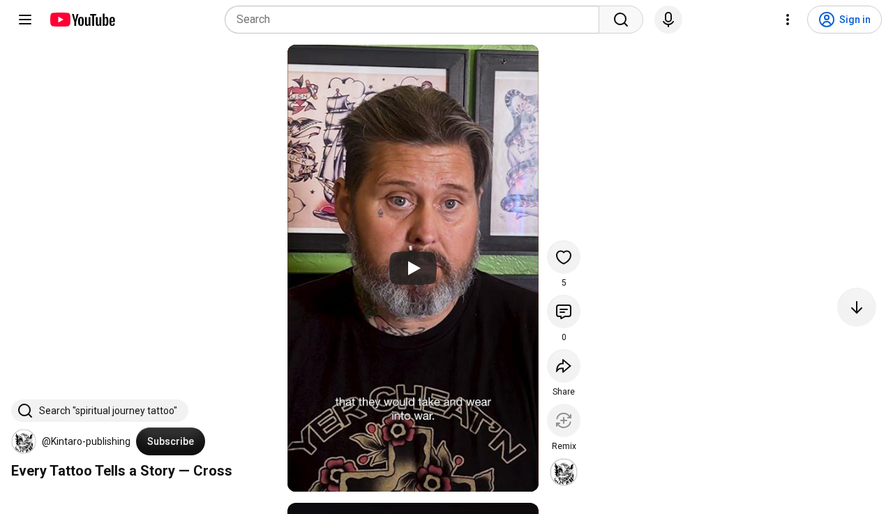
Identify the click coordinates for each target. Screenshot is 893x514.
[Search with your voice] (668, 20)
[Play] (413, 268)
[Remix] (563, 420)
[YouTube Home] (82, 19)
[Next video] (856, 307)
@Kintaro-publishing (86, 441)
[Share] (563, 366)
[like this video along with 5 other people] (563, 257)
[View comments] (563, 311)
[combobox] (416, 19)
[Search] (621, 20)
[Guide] (25, 19)
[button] (23, 441)
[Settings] (787, 19)
